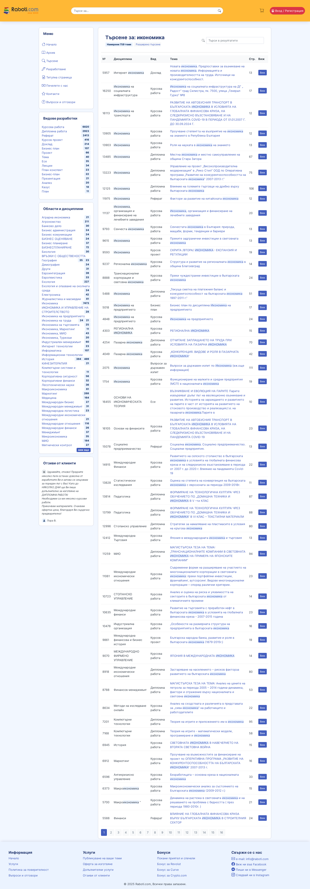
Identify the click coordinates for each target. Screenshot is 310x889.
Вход (288, 11)
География (49, 260)
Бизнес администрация (58, 230)
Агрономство (51, 221)
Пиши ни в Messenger (250, 869)
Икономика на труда (56, 320)
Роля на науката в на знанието (200, 145)
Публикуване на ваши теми (102, 858)
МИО (45, 441)
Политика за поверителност (29, 869)
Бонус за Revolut (169, 864)
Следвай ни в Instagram (252, 875)
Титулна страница (58, 77)
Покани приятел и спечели (176, 858)
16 (221, 832)
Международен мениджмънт (62, 406)
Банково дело (52, 226)
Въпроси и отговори (60, 102)
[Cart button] (262, 10)
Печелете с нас (56, 85)
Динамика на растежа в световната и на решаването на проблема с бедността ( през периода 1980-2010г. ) (207, 802)
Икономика (50, 303)
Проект (47, 152)
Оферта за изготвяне (97, 864)
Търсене (51, 61)
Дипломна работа (54, 131)
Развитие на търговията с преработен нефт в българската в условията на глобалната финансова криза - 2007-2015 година (206, 612)
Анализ (47, 183)
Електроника (51, 294)
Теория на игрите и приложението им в (207, 721)
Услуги (13, 864)
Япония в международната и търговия (206, 538)
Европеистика (52, 277)
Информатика (51, 350)
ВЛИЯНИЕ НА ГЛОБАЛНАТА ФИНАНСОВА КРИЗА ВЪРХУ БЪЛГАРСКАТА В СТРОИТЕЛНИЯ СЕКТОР (208, 818)
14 (204, 832)
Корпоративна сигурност (60, 376)
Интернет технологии (57, 346)
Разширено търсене (148, 44)
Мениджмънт (51, 432)
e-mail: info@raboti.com (252, 859)
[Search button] (219, 10)
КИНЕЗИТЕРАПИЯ (54, 363)
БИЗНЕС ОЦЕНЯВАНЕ (57, 239)
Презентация (51, 178)
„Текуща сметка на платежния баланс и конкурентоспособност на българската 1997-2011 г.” (206, 294)
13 (195, 832)
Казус (46, 187)
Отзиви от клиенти (96, 875)
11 (178, 832)
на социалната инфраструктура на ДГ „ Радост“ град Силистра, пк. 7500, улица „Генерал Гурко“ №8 (206, 91)
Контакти (52, 94)
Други (46, 269)
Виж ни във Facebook (250, 864)
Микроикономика (54, 436)
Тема (45, 157)
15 (212, 832)
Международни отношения (61, 423)
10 (170, 832)
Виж (262, 72)
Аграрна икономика (56, 217)
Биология (48, 251)
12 (187, 832)
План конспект (52, 170)
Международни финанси (59, 428)
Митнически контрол (57, 445)
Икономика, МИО (54, 333)
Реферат (48, 135)
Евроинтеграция (53, 273)
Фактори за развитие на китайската (204, 198)
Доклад (47, 144)
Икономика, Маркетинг (58, 329)
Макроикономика (54, 389)
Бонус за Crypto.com (172, 875)
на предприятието (191, 319)
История (48, 359)
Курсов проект (52, 140)
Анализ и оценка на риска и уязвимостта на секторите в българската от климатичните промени (201, 596)
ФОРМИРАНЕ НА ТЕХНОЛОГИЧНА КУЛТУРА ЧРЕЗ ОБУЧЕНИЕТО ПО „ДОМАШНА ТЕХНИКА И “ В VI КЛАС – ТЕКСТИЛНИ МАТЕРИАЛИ (207, 512)
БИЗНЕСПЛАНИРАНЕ (57, 247)
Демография (51, 264)
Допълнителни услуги (98, 869)
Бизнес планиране (55, 243)
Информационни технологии (62, 355)
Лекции (47, 165)
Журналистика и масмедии (61, 299)
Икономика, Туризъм (57, 337)
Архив (50, 52)
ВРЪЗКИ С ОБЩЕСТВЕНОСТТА (64, 256)
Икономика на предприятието (63, 316)
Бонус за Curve (168, 869)
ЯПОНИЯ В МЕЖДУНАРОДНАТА (202, 656)
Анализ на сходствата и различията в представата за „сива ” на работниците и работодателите (206, 708)
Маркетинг (49, 393)
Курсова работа (53, 127)
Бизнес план (50, 148)
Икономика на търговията (60, 325)
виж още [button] (83, 449)
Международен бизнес (58, 402)
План (45, 191)
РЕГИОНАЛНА (189, 330)
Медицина (49, 398)
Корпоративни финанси (58, 380)
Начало (51, 44)
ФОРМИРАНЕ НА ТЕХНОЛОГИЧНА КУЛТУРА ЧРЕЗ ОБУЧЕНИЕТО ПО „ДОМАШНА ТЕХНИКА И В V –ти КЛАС (205, 496)
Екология (48, 282)
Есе (44, 161)
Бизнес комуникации (57, 234)
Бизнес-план (51, 174)
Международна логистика (60, 410)
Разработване (55, 69)
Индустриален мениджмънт (61, 342)
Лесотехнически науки (58, 385)
